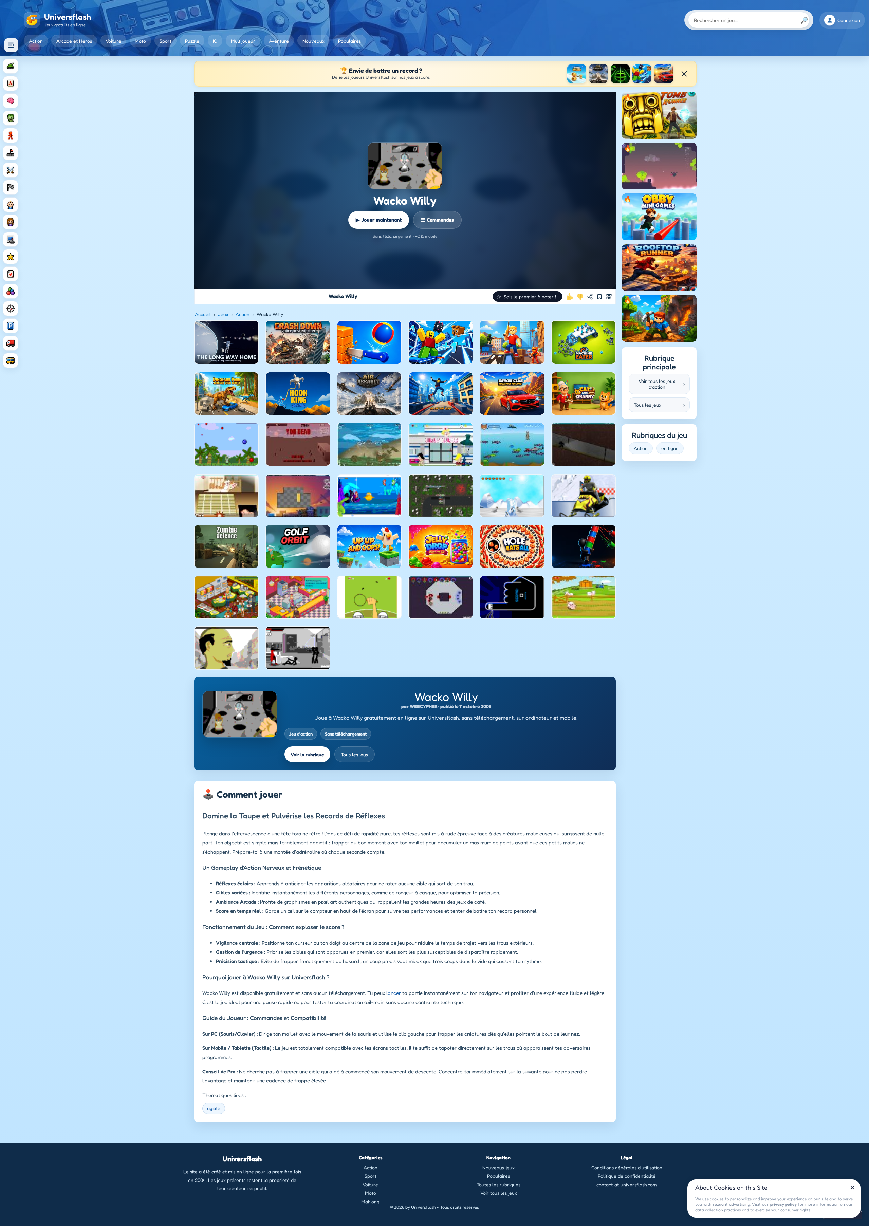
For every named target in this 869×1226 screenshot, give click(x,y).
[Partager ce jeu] (590, 297)
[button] (527, 296)
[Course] (10, 187)
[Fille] (10, 222)
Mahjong (370, 1201)
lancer (393, 993)
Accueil (203, 314)
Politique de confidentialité (626, 1176)
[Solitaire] (10, 273)
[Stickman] (10, 135)
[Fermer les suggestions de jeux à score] (684, 74)
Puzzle (192, 41)
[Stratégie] (10, 256)
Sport (165, 41)
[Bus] (10, 360)
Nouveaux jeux (498, 1167)
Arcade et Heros (74, 41)
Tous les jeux (354, 754)
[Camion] (10, 343)
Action (36, 41)
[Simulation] (10, 239)
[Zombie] (10, 118)
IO (215, 41)
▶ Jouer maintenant (379, 220)
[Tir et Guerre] (10, 66)
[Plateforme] (10, 152)
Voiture (113, 41)
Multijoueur (243, 41)
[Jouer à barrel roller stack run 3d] (576, 73)
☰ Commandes (437, 220)
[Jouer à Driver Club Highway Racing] (663, 73)
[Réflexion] (10, 100)
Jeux (223, 314)
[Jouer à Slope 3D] (620, 73)
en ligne (670, 448)
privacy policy (783, 1204)
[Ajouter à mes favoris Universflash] (599, 297)
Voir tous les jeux (498, 1193)
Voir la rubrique (307, 754)
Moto (140, 41)
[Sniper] (10, 308)
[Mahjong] (10, 83)
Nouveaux (313, 41)
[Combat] (10, 170)
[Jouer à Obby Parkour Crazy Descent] (641, 73)
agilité (213, 1108)
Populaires (349, 41)
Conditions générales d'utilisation (626, 1167)
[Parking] (10, 325)
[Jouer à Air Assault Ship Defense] (598, 73)
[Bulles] (10, 291)
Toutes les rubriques (498, 1184)
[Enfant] (10, 204)
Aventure (279, 41)
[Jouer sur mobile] (609, 297)
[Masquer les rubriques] (11, 45)
